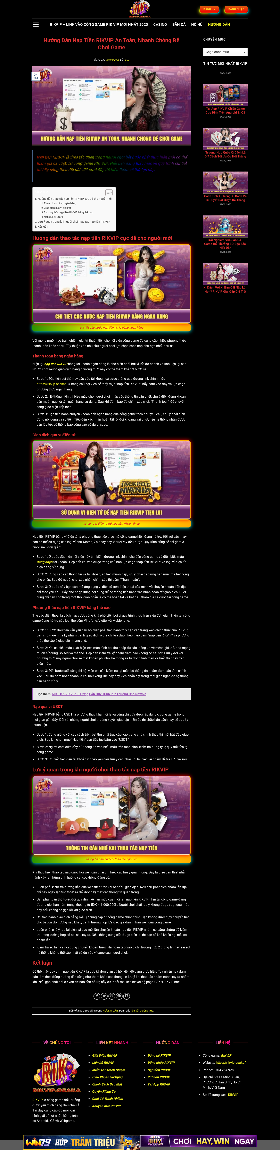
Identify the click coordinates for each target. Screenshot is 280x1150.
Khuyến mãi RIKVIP (106, 1106)
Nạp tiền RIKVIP (159, 1070)
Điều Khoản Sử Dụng (107, 1077)
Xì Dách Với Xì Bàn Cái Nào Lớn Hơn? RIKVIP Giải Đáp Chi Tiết (225, 230)
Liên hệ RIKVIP (103, 1063)
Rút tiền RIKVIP (158, 1077)
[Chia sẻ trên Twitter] (104, 996)
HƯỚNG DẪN (219, 25)
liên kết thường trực (142, 1010)
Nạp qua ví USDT (53, 216)
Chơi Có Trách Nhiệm (107, 1099)
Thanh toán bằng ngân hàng (60, 203)
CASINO (160, 25)
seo (127, 60)
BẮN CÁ (179, 25)
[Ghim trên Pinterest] (119, 996)
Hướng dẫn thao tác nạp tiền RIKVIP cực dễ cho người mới (75, 199)
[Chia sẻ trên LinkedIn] (126, 996)
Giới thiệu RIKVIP (104, 1055)
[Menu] (35, 24)
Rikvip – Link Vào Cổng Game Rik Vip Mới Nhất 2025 (99, 25)
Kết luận (43, 226)
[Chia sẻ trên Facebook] (96, 996)
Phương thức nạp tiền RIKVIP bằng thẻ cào (68, 212)
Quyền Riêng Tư (104, 1091)
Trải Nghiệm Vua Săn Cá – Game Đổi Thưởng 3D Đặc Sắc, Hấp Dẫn (225, 184)
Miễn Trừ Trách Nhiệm (108, 1070)
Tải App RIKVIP (158, 1084)
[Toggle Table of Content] (107, 192)
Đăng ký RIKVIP (159, 1055)
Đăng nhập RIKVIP (160, 1063)
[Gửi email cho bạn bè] (111, 996)
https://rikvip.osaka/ (51, 384)
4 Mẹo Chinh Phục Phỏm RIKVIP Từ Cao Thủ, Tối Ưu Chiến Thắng (225, 275)
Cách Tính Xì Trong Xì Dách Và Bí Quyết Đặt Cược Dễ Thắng (225, 138)
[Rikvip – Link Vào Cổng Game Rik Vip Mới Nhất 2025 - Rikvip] (140, 9)
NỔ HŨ (197, 25)
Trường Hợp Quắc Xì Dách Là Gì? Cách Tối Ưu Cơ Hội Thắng (225, 95)
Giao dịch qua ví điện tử (57, 207)
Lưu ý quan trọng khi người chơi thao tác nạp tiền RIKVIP (74, 221)
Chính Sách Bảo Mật (107, 1084)
